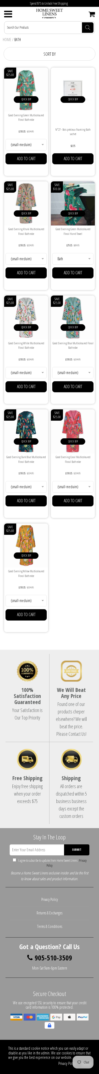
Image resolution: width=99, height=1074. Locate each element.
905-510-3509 (53, 958)
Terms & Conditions (49, 926)
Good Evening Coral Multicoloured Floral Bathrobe (73, 459)
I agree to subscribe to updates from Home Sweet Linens (52, 863)
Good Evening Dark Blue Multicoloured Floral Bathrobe (26, 459)
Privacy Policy (49, 899)
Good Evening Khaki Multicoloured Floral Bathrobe (26, 231)
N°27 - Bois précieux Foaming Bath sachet (73, 131)
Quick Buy (26, 99)
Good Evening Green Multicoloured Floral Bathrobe (26, 117)
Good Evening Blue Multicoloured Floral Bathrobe (73, 345)
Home (7, 39)
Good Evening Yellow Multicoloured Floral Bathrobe (26, 573)
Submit (76, 850)
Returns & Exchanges (49, 912)
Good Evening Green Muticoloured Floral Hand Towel (73, 231)
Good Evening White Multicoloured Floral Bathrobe (26, 345)
